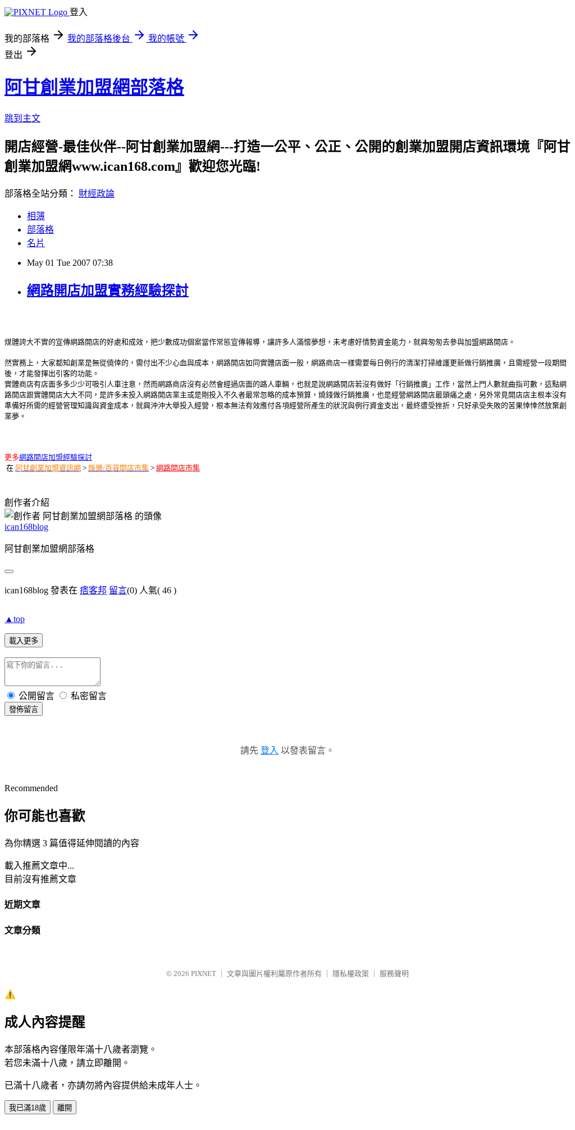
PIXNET (203, 973)
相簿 (36, 216)
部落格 (40, 229)
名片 (36, 243)
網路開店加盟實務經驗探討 (108, 290)
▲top (14, 619)
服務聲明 (394, 973)
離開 (64, 1108)
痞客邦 (93, 590)
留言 (118, 590)
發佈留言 (23, 709)
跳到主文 (22, 118)
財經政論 (97, 193)
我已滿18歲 (27, 1108)
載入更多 (23, 641)
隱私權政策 (350, 973)
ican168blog (26, 527)
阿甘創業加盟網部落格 (94, 87)
